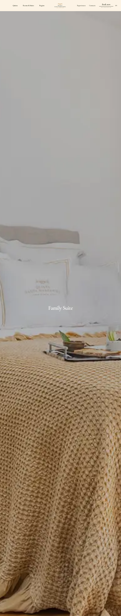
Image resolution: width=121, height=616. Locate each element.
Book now (106, 4)
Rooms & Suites (28, 6)
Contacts (92, 6)
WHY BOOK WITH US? (106, 7)
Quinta (15, 6)
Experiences (81, 6)
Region (41, 6)
